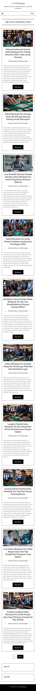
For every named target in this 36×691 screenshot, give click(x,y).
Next (20, 656)
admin (26, 61)
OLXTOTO (23, 686)
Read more (18, 87)
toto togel (7, 676)
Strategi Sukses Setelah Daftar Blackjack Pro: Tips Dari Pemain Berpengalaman (18, 491)
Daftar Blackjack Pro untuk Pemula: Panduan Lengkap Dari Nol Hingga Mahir (18, 241)
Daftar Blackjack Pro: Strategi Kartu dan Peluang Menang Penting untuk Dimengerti (18, 116)
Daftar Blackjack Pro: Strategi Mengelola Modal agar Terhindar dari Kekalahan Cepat (18, 366)
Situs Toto (7, 666)
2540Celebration (18, 3)
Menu (32, 13)
